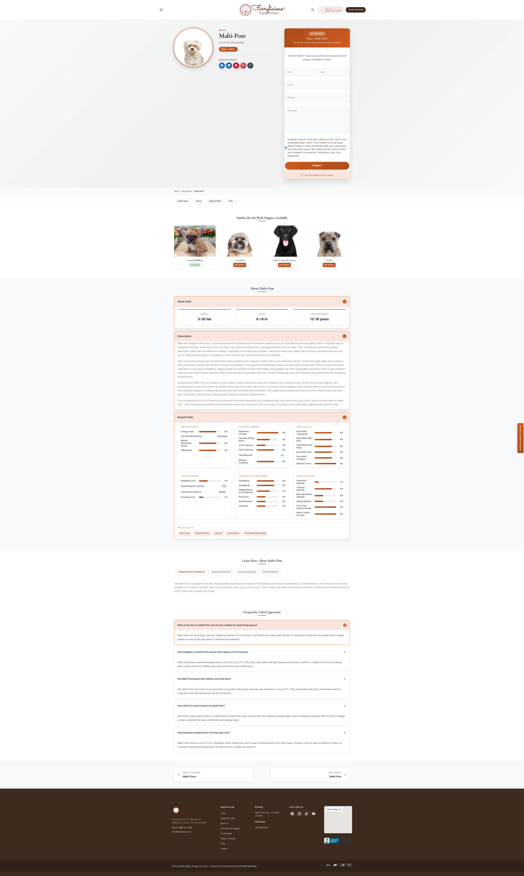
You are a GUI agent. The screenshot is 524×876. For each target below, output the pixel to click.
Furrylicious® (184, 866)
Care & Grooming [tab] (246, 571)
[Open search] (313, 10)
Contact (224, 848)
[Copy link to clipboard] (250, 65)
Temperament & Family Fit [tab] (191, 571)
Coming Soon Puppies (230, 828)
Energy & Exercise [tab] (221, 571)
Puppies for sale (228, 818)
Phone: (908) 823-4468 (182, 827)
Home (176, 191)
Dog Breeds (187, 191)
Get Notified (239, 265)
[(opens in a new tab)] (338, 840)
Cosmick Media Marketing (244, 866)
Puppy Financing (228, 838)
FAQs (223, 843)
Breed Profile (215, 201)
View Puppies (355, 10)
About (198, 201)
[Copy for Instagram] (243, 65)
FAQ (231, 201)
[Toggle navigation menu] (161, 10)
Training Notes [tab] (270, 571)
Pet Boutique (226, 833)
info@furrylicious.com (181, 831)
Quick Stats (183, 201)
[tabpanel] (262, 587)
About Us (225, 823)
